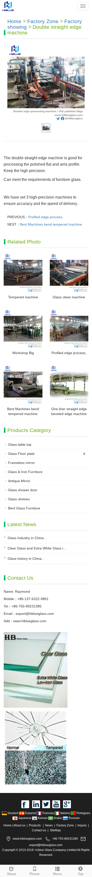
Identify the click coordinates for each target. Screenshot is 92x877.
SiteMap (55, 830)
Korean (42, 818)
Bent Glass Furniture (24, 508)
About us (19, 825)
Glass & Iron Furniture (25, 472)
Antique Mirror (19, 481)
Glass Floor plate (21, 454)
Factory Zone (42, 21)
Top (80, 874)
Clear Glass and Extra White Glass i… (37, 548)
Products (35, 825)
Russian (74, 818)
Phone (34, 874)
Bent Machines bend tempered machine (51, 224)
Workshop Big (23, 353)
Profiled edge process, (45, 217)
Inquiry (82, 825)
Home (14, 21)
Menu (57, 874)
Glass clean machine (69, 297)
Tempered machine (23, 297)
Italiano (65, 813)
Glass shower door (22, 490)
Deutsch (13, 813)
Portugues (83, 813)
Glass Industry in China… (27, 538)
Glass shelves (19, 499)
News (49, 825)
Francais (48, 813)
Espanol (30, 813)
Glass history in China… (26, 559)
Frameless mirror (21, 463)
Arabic (58, 818)
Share (11, 874)
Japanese (24, 818)
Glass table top (19, 444)
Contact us (39, 830)
